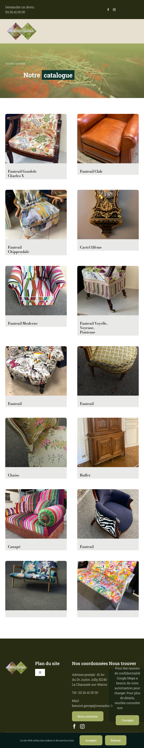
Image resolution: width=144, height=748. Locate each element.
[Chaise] (36, 420)
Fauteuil (15, 404)
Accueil (9, 63)
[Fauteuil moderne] (36, 268)
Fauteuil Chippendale (18, 249)
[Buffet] (108, 420)
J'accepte (127, 720)
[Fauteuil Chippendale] (36, 192)
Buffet (85, 475)
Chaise (13, 475)
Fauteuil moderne (23, 323)
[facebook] (108, 9)
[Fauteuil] (36, 349)
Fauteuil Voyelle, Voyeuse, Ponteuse (93, 328)
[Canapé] (36, 492)
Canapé (14, 547)
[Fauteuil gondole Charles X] (36, 116)
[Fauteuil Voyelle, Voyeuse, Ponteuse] (108, 268)
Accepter (91, 740)
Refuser (116, 740)
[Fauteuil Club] (108, 116)
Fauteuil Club (91, 171)
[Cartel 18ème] (108, 192)
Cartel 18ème (91, 247)
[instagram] (114, 9)
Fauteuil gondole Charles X (22, 173)
